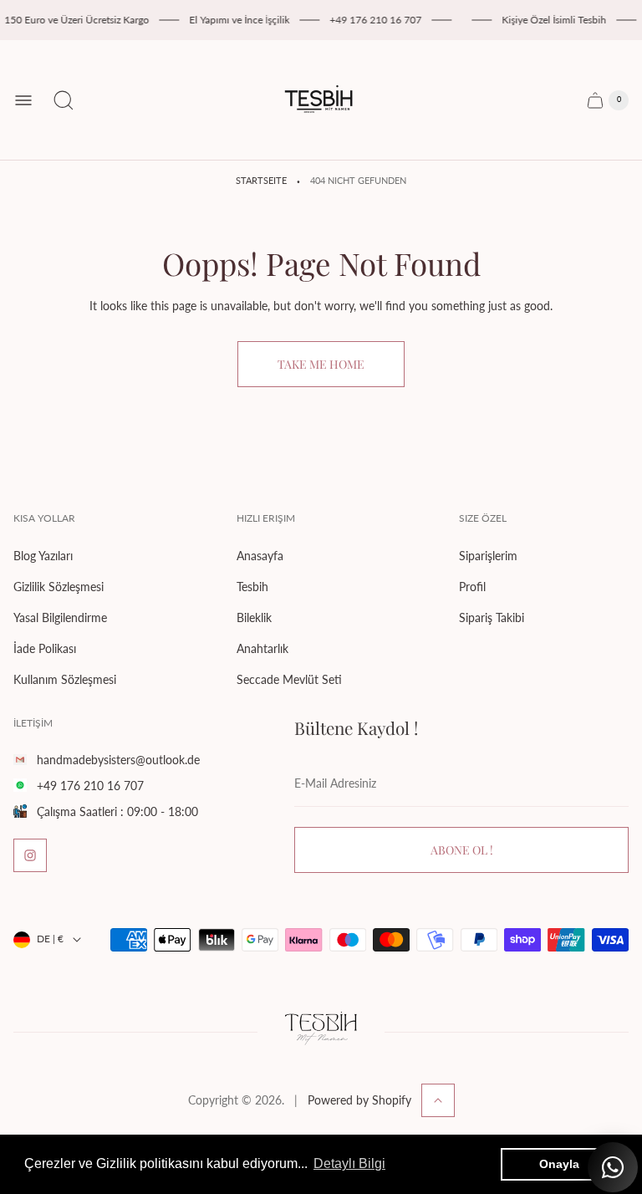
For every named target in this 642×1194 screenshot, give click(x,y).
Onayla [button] (559, 1164)
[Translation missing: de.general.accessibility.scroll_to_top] (438, 1100)
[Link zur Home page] (321, 1032)
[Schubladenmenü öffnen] (23, 100)
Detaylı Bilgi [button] (349, 1163)
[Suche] (63, 100)
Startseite (261, 181)
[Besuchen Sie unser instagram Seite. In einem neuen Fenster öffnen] (30, 855)
